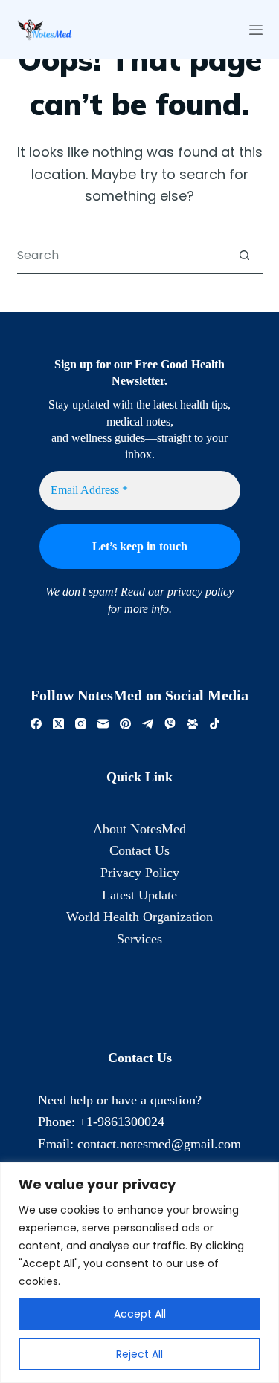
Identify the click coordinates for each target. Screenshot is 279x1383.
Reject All (139, 1354)
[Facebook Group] (192, 723)
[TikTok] (214, 723)
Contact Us (139, 850)
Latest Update (139, 895)
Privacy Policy (139, 872)
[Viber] (170, 723)
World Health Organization (139, 916)
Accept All (140, 1313)
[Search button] (245, 255)
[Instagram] (80, 723)
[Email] (103, 723)
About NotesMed (139, 828)
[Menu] (256, 29)
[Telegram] (147, 723)
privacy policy (200, 591)
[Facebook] (36, 723)
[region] (139, 1272)
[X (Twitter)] (58, 723)
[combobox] (122, 254)
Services (139, 938)
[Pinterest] (125, 723)
